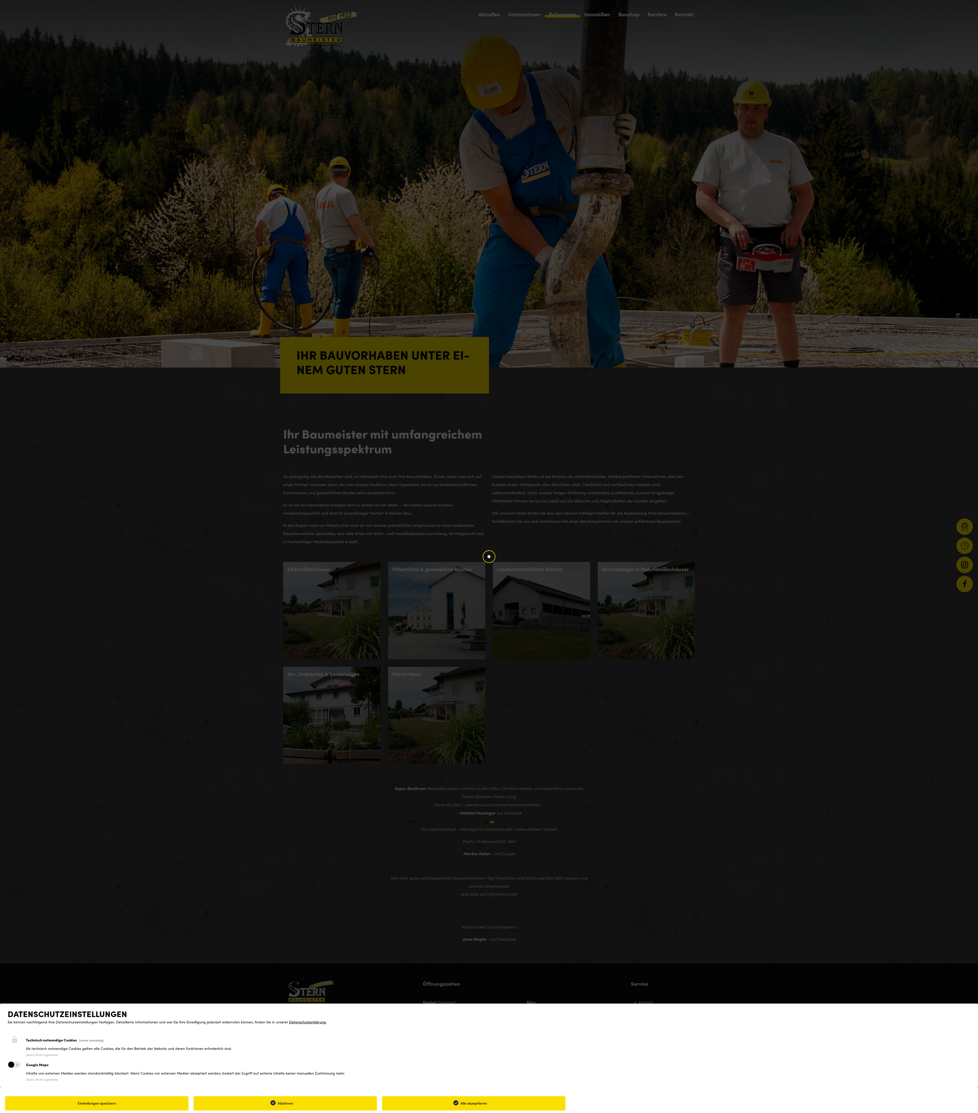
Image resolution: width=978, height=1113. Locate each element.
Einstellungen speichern (97, 1103)
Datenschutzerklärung (307, 1021)
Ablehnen (285, 1103)
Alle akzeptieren (473, 1103)
